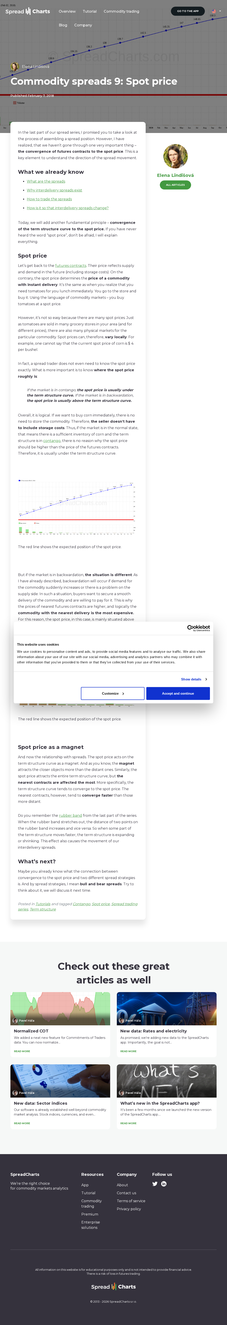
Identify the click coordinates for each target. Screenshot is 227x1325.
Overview (67, 11)
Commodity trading (121, 11)
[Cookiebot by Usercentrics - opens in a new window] (190, 628)
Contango (81, 904)
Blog (63, 25)
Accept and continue (178, 693)
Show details (191, 679)
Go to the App (188, 11)
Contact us (126, 1193)
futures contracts (70, 266)
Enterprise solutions (90, 1225)
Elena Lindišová (175, 175)
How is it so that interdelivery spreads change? (68, 208)
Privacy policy (129, 1209)
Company (83, 25)
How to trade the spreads (49, 199)
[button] (216, 11)
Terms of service (131, 1201)
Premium (89, 1214)
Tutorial (90, 11)
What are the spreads (46, 181)
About (122, 1185)
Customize (110, 693)
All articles (175, 184)
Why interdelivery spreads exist (54, 190)
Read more (22, 1051)
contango (52, 441)
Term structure (43, 909)
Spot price (101, 904)
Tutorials (42, 904)
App (85, 1185)
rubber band (70, 815)
